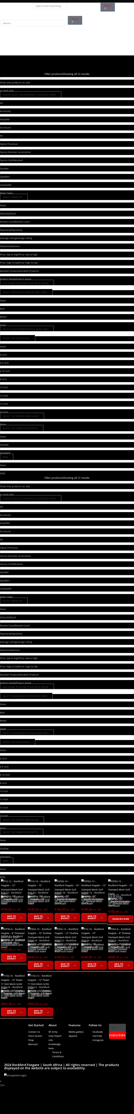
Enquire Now (120, 918)
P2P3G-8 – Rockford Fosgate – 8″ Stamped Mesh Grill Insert (13, 940)
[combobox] (50, 6)
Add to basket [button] (11, 917)
